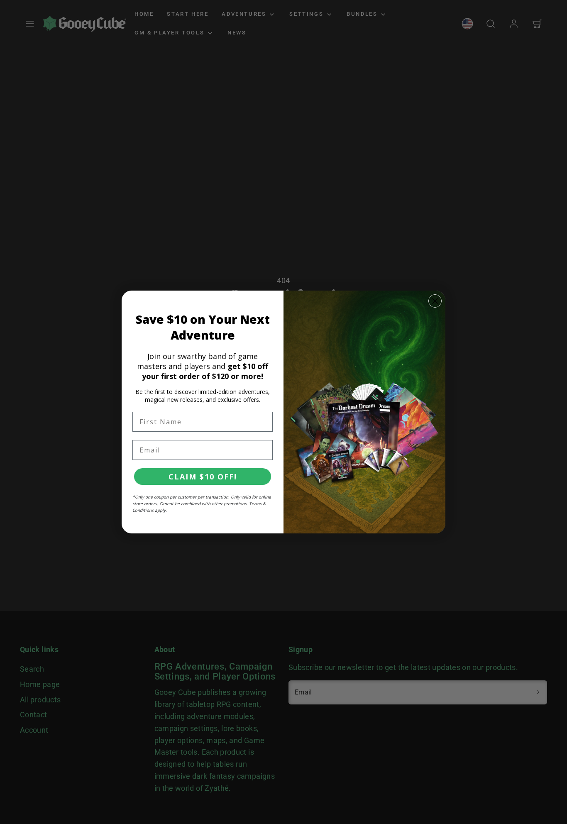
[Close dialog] (435, 301)
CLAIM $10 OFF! (203, 477)
